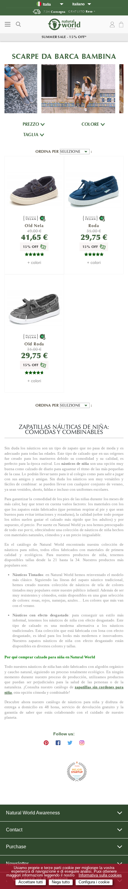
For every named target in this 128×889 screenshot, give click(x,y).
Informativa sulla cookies (100, 875)
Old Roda (34, 344)
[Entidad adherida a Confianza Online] (49, 772)
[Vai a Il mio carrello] (122, 24)
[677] (34, 190)
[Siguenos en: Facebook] (58, 742)
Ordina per (47, 151)
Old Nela (34, 225)
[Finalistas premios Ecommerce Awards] (77, 772)
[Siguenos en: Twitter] (70, 742)
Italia (47, 4)
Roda (93, 225)
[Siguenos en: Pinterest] (46, 742)
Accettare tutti (30, 882)
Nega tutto (61, 882)
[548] (93, 190)
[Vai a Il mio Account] (112, 24)
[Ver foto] (20, 88)
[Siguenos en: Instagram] (81, 742)
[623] (34, 308)
